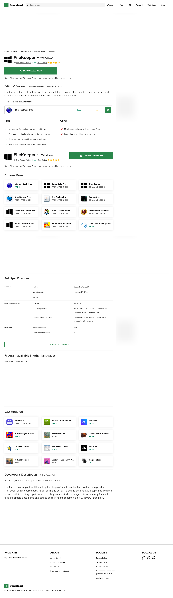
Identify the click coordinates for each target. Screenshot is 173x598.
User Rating (42, 63)
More (163, 5)
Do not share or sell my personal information (105, 572)
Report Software (60, 345)
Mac (121, 5)
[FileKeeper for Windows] (8, 59)
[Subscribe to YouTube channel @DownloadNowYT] (154, 558)
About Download (56, 558)
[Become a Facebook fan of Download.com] (144, 558)
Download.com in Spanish (60, 571)
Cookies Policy (102, 567)
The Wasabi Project (49, 475)
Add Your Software (57, 562)
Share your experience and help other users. (51, 78)
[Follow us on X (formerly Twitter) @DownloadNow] (149, 558)
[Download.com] (13, 5)
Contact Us (54, 567)
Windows (110, 5)
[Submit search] (28, 5)
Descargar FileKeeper (13, 361)
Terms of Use (101, 562)
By (22, 63)
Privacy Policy (101, 558)
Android (139, 5)
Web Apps (152, 5)
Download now (33, 70)
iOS (129, 5)
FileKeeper (33, 57)
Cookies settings (102, 578)
